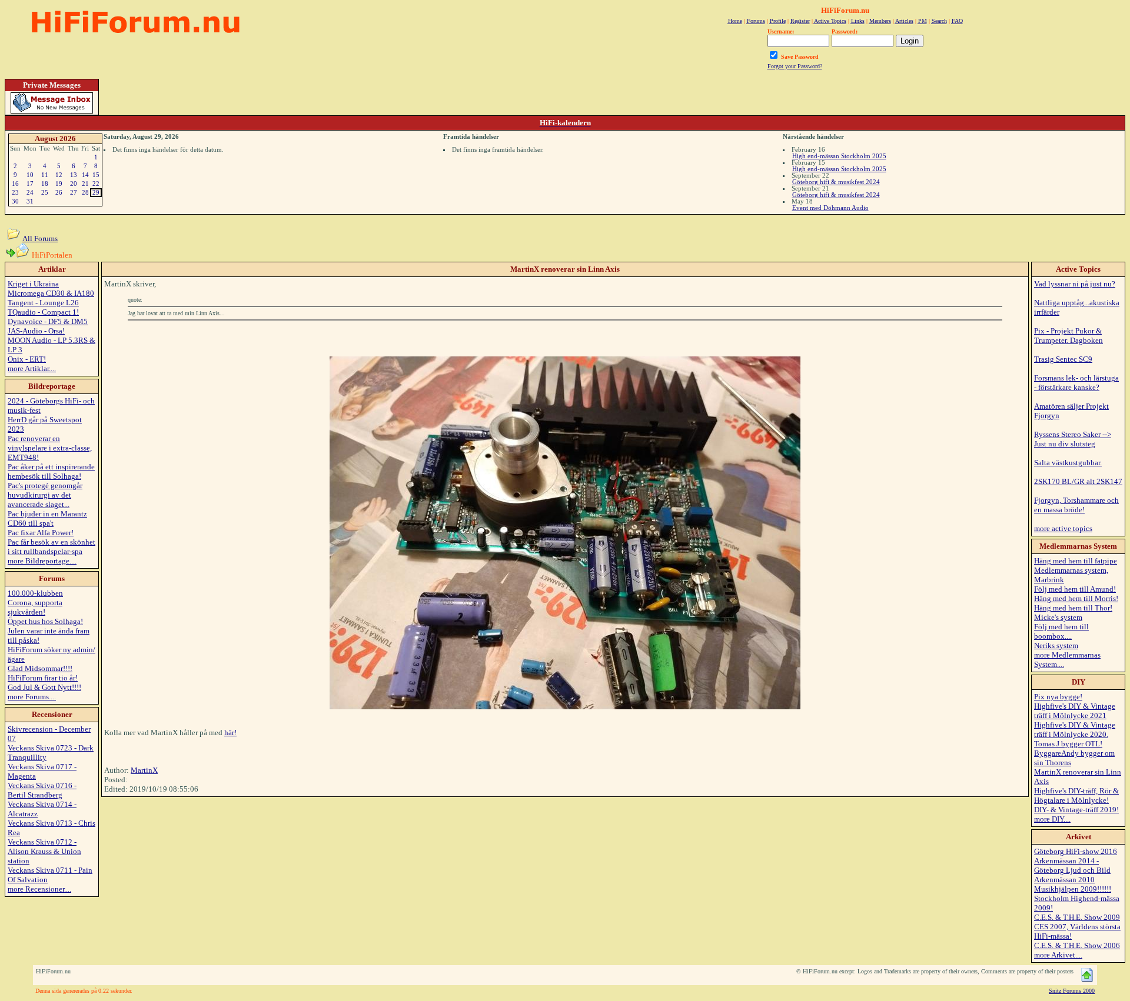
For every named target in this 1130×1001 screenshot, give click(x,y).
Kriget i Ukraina (33, 283)
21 (85, 183)
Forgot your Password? (794, 66)
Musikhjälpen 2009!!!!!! (1072, 889)
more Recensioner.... (39, 889)
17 (30, 183)
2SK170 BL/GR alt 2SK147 (1078, 481)
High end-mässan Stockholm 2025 (839, 155)
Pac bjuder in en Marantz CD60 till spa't (47, 518)
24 (30, 192)
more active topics (1063, 528)
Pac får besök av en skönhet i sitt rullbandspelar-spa (51, 547)
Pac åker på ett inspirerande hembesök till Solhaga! (51, 471)
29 (95, 192)
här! (230, 732)
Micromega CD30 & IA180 (51, 293)
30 (15, 201)
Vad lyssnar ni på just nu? (1074, 283)
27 (73, 192)
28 (85, 192)
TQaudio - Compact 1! (43, 312)
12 (58, 174)
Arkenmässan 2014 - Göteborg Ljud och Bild (1072, 865)
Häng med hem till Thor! (1073, 607)
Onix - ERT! (27, 359)
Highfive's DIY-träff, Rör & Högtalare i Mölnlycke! (1076, 795)
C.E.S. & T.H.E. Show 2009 (1077, 917)
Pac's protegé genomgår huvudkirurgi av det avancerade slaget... (45, 495)
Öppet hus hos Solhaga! (45, 621)
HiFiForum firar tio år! (43, 677)
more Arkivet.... (1058, 954)
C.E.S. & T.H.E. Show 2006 (1077, 945)
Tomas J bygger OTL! (1068, 743)
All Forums (40, 238)
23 (15, 192)
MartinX (144, 770)
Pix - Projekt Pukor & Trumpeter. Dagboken (1068, 335)
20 (73, 183)
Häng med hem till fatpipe (1075, 560)
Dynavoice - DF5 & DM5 (48, 321)
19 (58, 183)
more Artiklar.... (32, 368)
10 (30, 174)
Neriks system (1056, 645)
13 (73, 174)
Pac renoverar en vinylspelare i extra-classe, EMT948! (50, 448)
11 (44, 174)
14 (85, 174)
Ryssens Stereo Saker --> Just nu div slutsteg (1072, 439)
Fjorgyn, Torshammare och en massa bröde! (1076, 505)
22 (95, 183)
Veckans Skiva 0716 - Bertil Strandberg (42, 790)
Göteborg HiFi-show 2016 (1075, 851)
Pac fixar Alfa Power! (41, 532)
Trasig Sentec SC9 (1063, 359)
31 (30, 201)
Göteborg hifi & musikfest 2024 (836, 181)
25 (44, 192)
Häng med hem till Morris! (1076, 598)
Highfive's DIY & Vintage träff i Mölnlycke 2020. (1074, 729)
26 (58, 192)
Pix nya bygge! (1058, 696)
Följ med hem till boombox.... (1061, 631)
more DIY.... (1052, 819)
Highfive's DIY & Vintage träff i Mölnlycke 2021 (1074, 711)
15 (95, 174)
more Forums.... (32, 696)
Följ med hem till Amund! (1075, 589)
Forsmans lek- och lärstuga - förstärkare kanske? (1076, 382)
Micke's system (1058, 617)
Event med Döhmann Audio (830, 207)
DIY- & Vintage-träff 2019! (1076, 809)
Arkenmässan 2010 (1064, 879)
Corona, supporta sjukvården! (35, 607)
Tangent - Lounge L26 (43, 302)
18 (44, 183)
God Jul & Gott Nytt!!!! (44, 687)
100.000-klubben (35, 593)
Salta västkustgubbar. (1068, 462)
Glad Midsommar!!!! (40, 668)
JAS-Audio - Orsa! (36, 330)
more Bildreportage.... (42, 560)
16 (15, 183)
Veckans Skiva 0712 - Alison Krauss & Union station (44, 851)
